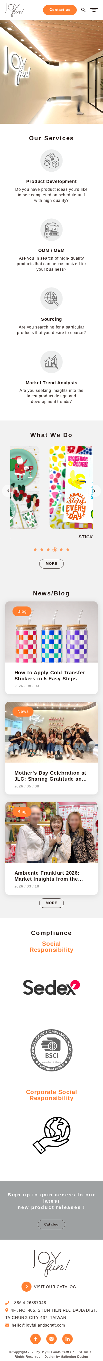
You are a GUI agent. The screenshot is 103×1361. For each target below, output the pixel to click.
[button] (35, 549)
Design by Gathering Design (66, 1356)
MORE (51, 563)
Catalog (51, 1224)
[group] (54, 495)
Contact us (60, 10)
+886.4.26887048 (29, 1303)
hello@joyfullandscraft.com (38, 1325)
